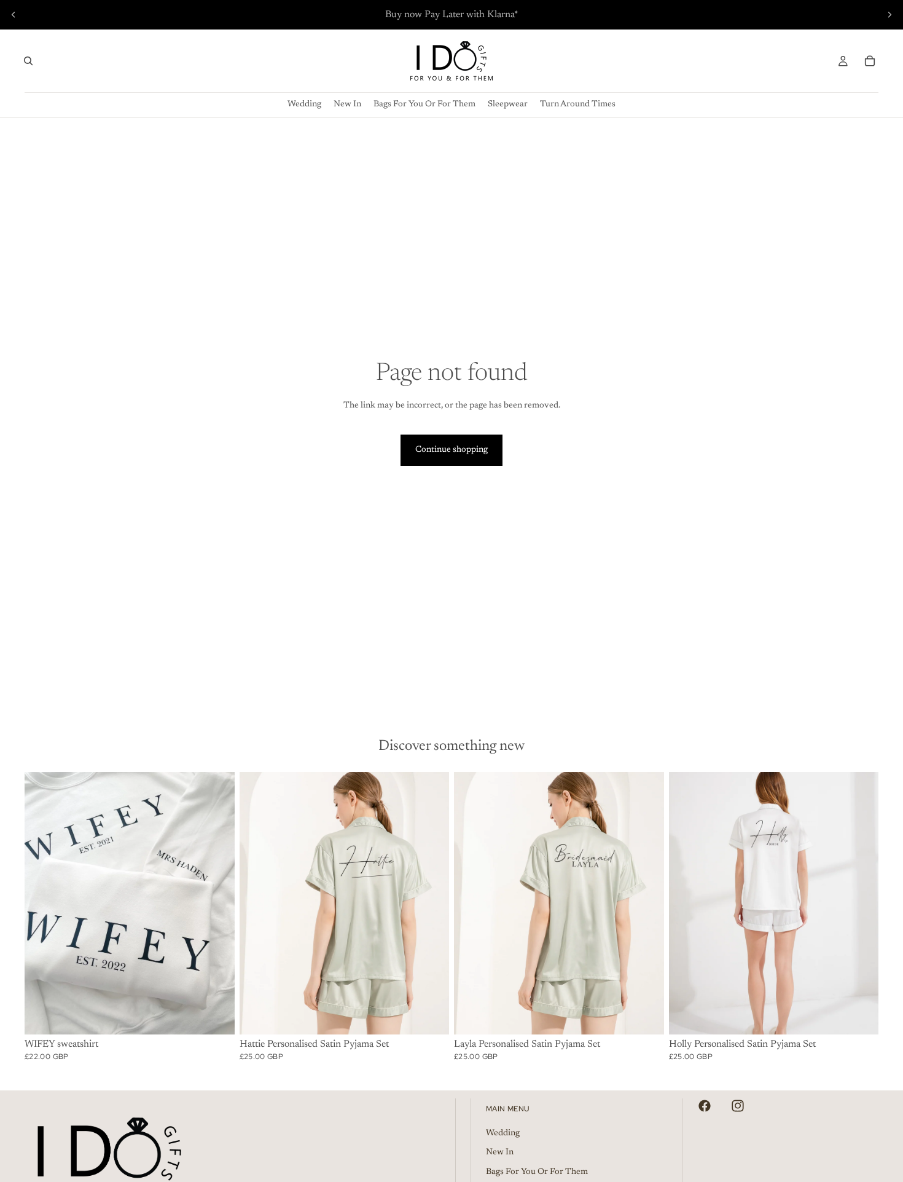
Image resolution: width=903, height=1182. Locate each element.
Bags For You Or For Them (537, 1172)
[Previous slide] (13, 14)
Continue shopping (451, 450)
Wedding (503, 1133)
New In (500, 1152)
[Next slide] (889, 14)
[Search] (28, 60)
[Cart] (869, 60)
